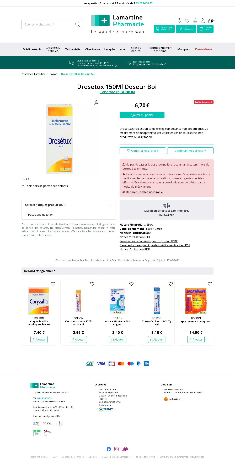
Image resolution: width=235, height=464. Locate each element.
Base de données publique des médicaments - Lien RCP (155, 245)
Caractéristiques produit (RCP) (45, 205)
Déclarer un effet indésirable (144, 192)
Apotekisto (182, 456)
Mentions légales (39, 456)
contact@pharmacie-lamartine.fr (49, 401)
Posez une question (41, 214)
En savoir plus (166, 214)
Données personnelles (73, 456)
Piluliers (102, 398)
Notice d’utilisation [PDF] (135, 237)
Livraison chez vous (173, 389)
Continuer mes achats (189, 151)
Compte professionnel (110, 401)
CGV (54, 456)
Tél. (42, 398)
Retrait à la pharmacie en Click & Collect (183, 392)
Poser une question (108, 392)
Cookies (93, 456)
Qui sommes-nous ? (108, 389)
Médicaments (32, 49)
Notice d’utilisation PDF (134, 249)
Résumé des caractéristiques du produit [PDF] (149, 241)
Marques (183, 49)
